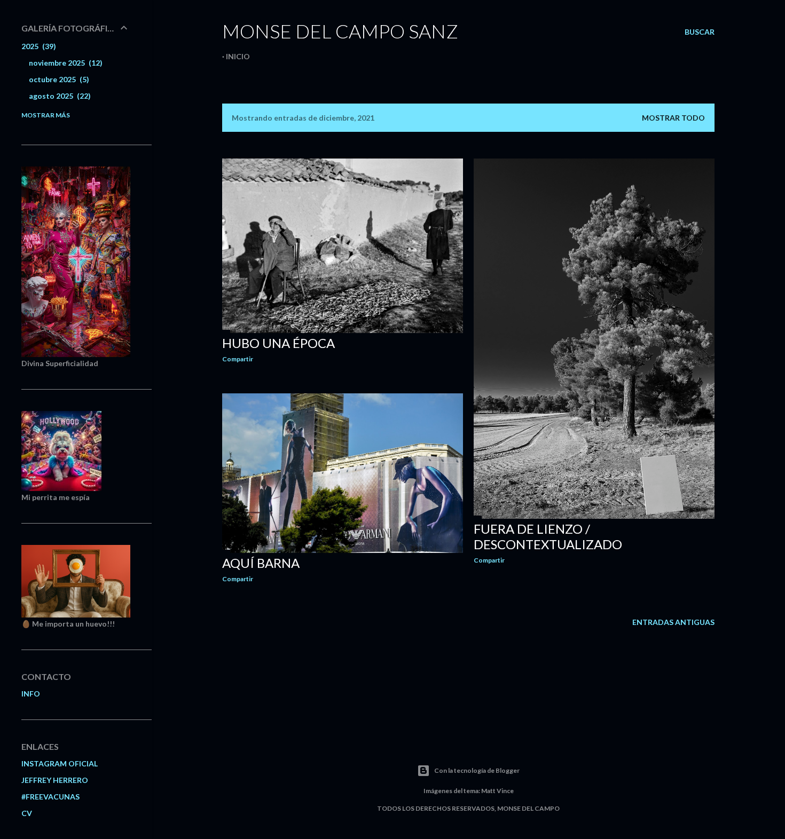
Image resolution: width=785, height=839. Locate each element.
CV (26, 813)
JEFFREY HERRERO (54, 780)
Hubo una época (278, 343)
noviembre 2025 (64, 62)
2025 (37, 46)
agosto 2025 (58, 95)
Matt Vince (497, 791)
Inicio (238, 56)
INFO (30, 693)
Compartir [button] (237, 359)
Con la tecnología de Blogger (477, 770)
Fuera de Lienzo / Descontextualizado (548, 536)
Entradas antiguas (673, 622)
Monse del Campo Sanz (340, 31)
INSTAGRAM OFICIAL (59, 763)
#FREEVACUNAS (50, 796)
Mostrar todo (673, 117)
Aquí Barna (261, 563)
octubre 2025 (58, 79)
